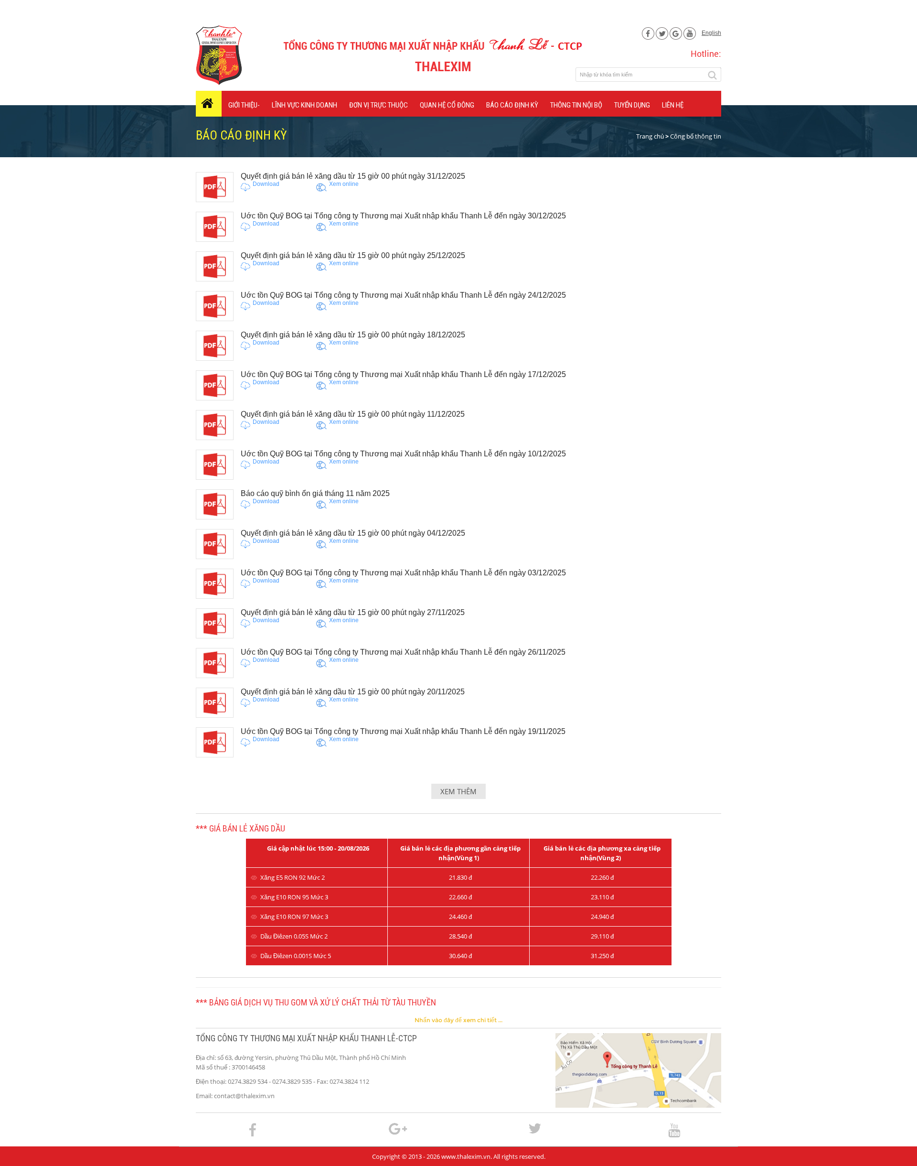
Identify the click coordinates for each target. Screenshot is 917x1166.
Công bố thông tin (695, 136)
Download (266, 184)
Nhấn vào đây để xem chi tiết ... (458, 1020)
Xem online (344, 184)
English (711, 33)
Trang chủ (650, 136)
